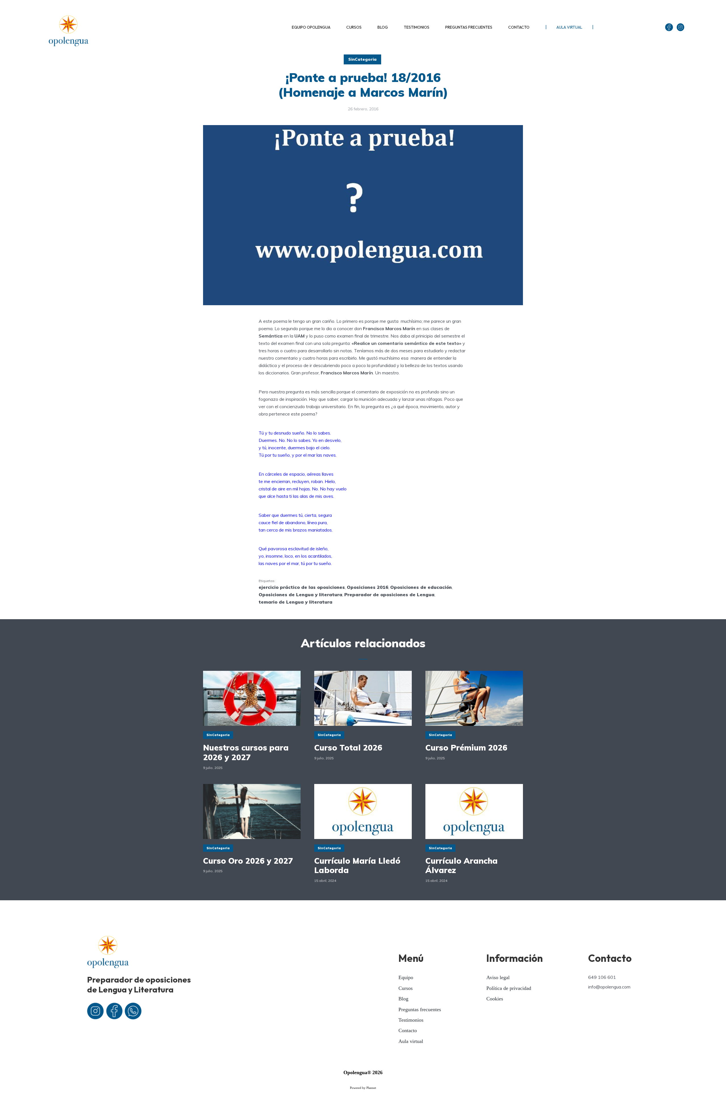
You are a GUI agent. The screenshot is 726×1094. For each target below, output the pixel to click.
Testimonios (410, 1020)
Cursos (405, 988)
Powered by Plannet (363, 1087)
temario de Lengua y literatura (295, 602)
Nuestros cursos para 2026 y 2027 (246, 752)
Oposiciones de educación (421, 587)
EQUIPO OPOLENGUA (311, 27)
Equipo (405, 977)
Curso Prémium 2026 (466, 747)
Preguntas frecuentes (419, 1009)
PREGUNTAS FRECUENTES (468, 27)
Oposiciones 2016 (367, 587)
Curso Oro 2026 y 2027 (248, 861)
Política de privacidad (508, 988)
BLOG (382, 27)
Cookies (494, 999)
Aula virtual (410, 1041)
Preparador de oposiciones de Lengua (389, 594)
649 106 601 (602, 977)
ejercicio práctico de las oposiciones (302, 587)
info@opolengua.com (609, 987)
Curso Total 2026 (348, 747)
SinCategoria (362, 59)
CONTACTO (518, 27)
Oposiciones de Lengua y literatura (300, 594)
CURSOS (354, 27)
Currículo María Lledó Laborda (357, 865)
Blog (403, 999)
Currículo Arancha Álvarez (461, 865)
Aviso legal (498, 977)
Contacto (407, 1030)
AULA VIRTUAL (569, 27)
